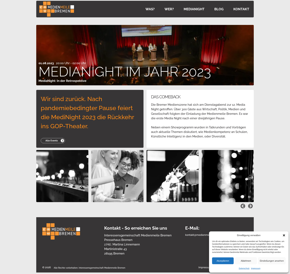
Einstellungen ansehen (272, 260)
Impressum (255, 268)
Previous (241, 205)
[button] (283, 235)
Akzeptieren (223, 260)
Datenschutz (244, 268)
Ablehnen (246, 260)
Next (249, 205)
